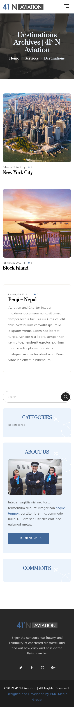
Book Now (28, 538)
